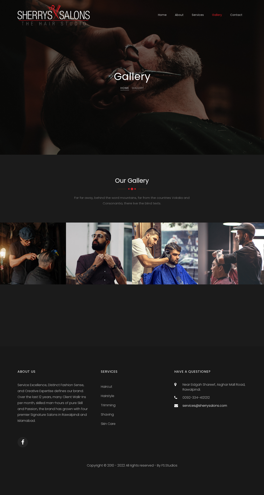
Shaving (107, 414)
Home (162, 15)
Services (198, 15)
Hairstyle (107, 396)
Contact (236, 15)
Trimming (108, 405)
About (179, 15)
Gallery (217, 15)
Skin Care (108, 423)
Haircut (106, 386)
